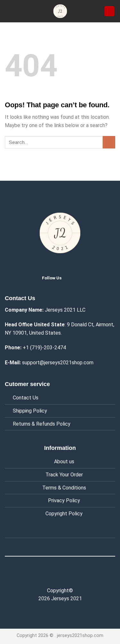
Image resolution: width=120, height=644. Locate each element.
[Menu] (8, 11)
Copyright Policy (64, 514)
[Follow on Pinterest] (73, 576)
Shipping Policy (30, 411)
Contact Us (25, 398)
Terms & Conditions (64, 488)
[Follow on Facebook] (46, 576)
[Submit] (109, 142)
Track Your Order (64, 475)
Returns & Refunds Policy (41, 424)
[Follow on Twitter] (71, 277)
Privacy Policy (64, 500)
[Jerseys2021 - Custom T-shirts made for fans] (60, 11)
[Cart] (109, 11)
